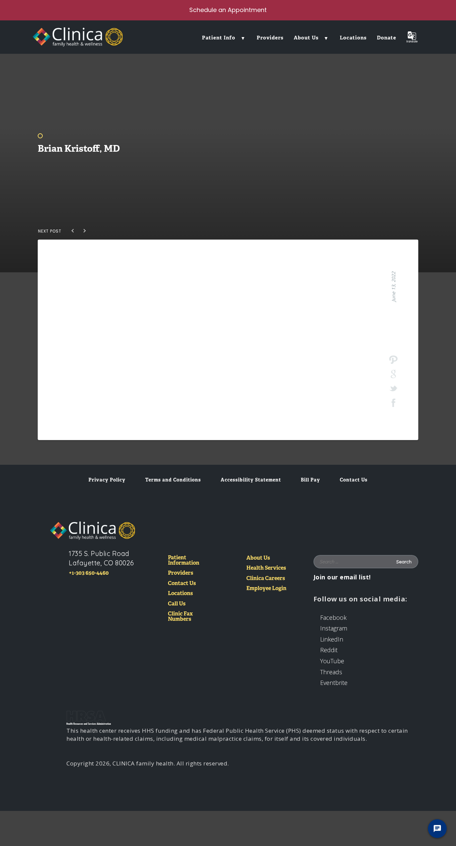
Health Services (266, 568)
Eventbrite (334, 683)
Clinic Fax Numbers (180, 616)
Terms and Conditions (173, 480)
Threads (331, 672)
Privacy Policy (107, 480)
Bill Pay (310, 480)
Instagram (333, 628)
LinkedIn (331, 639)
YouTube (332, 661)
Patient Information (183, 560)
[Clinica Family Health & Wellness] (92, 530)
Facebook (333, 617)
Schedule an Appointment (228, 10)
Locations (180, 593)
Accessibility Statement (251, 480)
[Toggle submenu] (243, 37)
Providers (180, 573)
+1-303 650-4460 (89, 572)
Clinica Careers (265, 578)
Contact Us (354, 480)
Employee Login (266, 588)
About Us (258, 558)
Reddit (328, 650)
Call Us (177, 604)
